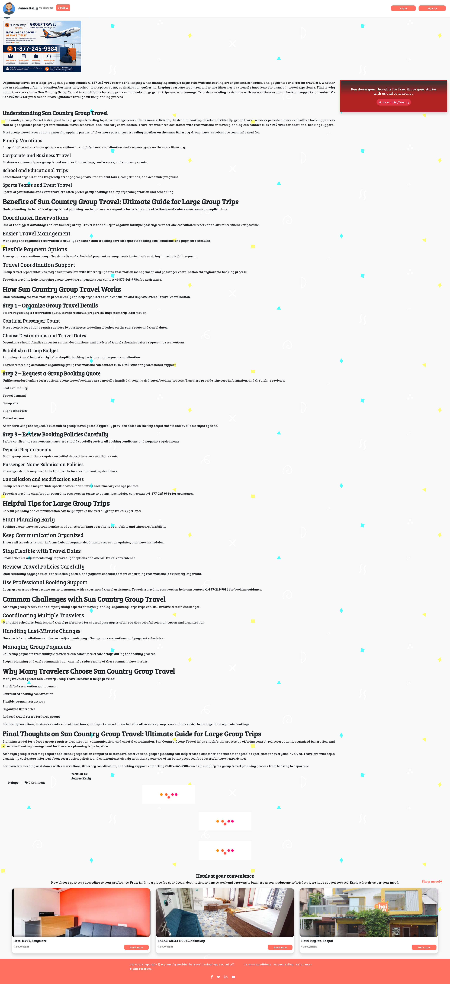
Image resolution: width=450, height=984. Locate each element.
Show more (430, 881)
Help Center (304, 964)
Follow (63, 7)
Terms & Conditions (257, 964)
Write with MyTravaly (393, 102)
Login (403, 8)
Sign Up (432, 8)
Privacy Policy (283, 964)
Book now (136, 947)
